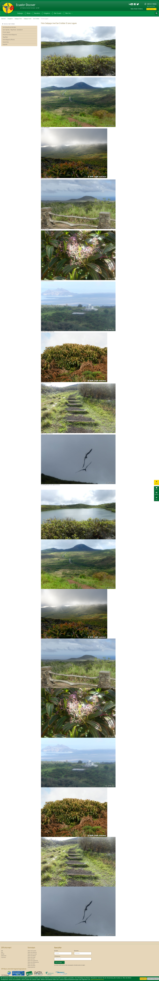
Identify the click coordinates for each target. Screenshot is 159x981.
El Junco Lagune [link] (6, 32)
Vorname (56, 950)
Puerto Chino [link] (6, 42)
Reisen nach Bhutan (32, 955)
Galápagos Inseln (27, 18)
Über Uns (68, 13)
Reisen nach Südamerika (33, 960)
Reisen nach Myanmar (32, 952)
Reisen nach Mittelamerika (33, 962)
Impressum (3, 957)
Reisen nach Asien (31, 964)
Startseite (3, 18)
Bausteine (37, 13)
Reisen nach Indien (31, 957)
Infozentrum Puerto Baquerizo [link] (10, 34)
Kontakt (2, 954)
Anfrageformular (150, 9)
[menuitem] (19, 27)
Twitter (138, 4)
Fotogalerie (47, 13)
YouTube (131, 4)
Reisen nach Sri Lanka (32, 954)
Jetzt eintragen (58, 962)
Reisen (28, 13)
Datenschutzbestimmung (97, 979)
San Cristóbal (36, 18)
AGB (2, 950)
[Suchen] (156, 13)
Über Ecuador (57, 13)
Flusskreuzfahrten (31, 967)
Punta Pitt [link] (5, 44)
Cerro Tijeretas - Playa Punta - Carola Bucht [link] (13, 30)
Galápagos (20, 13)
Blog (2, 952)
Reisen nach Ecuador (32, 950)
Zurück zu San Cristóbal (9, 24)
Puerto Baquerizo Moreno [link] (9, 39)
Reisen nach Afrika (31, 965)
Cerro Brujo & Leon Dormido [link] (9, 27)
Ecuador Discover (8, 8)
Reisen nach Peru (31, 959)
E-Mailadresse (57, 956)
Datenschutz (3, 955)
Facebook (135, 4)
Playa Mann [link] (5, 37)
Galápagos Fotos (18, 18)
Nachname (76, 950)
